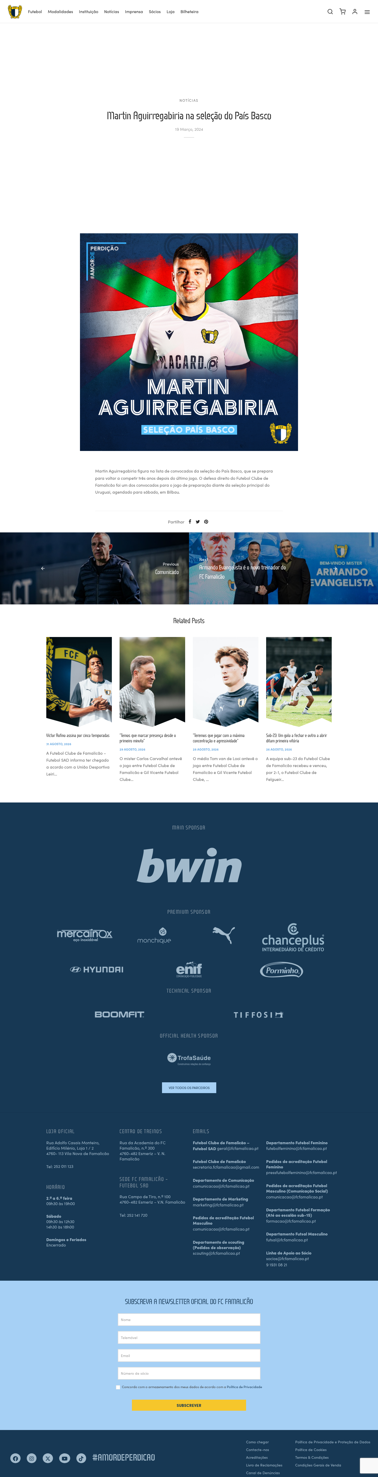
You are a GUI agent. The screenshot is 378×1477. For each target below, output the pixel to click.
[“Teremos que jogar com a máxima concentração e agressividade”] (225, 682)
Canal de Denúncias (263, 1472)
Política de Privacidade (244, 1386)
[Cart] (342, 11)
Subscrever (189, 1405)
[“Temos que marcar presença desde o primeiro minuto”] (152, 682)
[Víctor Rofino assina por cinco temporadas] (79, 682)
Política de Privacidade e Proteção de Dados (332, 1441)
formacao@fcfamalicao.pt (291, 1221)
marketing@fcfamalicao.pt (218, 1204)
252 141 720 (137, 1215)
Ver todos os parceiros (189, 1087)
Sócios (155, 11)
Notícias (111, 11)
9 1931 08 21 (276, 1264)
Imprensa (134, 11)
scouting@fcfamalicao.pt (216, 1253)
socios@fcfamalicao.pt (287, 1258)
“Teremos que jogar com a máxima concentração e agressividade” (219, 738)
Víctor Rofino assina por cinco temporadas (78, 735)
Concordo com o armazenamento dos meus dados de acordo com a (191, 1387)
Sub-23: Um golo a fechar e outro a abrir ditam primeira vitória (296, 738)
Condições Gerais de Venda (318, 1464)
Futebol (35, 11)
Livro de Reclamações (264, 1464)
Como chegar (257, 1441)
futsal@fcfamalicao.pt (287, 1239)
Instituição (88, 11)
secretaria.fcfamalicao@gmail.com (226, 1167)
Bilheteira (190, 11)
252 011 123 (63, 1166)
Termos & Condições (312, 1457)
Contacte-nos (257, 1449)
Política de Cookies (311, 1449)
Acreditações (257, 1457)
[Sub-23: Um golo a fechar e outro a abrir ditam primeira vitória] (299, 682)
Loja (171, 11)
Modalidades (60, 11)
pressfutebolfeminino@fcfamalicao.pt (301, 1172)
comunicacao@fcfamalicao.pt (221, 1186)
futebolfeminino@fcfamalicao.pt (296, 1148)
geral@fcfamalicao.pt (237, 1148)
